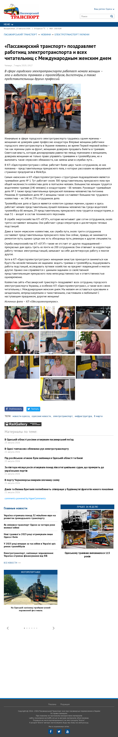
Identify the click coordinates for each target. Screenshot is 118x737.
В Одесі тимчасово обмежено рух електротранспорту (37, 448)
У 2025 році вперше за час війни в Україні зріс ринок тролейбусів (30, 545)
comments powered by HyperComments (25, 498)
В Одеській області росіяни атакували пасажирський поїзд (39, 439)
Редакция (65, 704)
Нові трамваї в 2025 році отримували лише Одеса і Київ (28, 535)
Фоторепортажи (30, 572)
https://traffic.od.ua (29, 11)
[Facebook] (50, 731)
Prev (7, 628)
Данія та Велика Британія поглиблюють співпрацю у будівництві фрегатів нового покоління (59, 489)
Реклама (52, 704)
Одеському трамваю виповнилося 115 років (87, 554)
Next (53, 628)
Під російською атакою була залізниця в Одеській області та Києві (44, 458)
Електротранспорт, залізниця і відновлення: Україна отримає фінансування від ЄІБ (29, 554)
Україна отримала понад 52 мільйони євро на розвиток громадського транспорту (30, 517)
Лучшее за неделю (87, 506)
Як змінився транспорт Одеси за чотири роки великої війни (29, 526)
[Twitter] (59, 731)
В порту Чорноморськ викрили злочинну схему (32, 480)
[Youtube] (67, 731)
